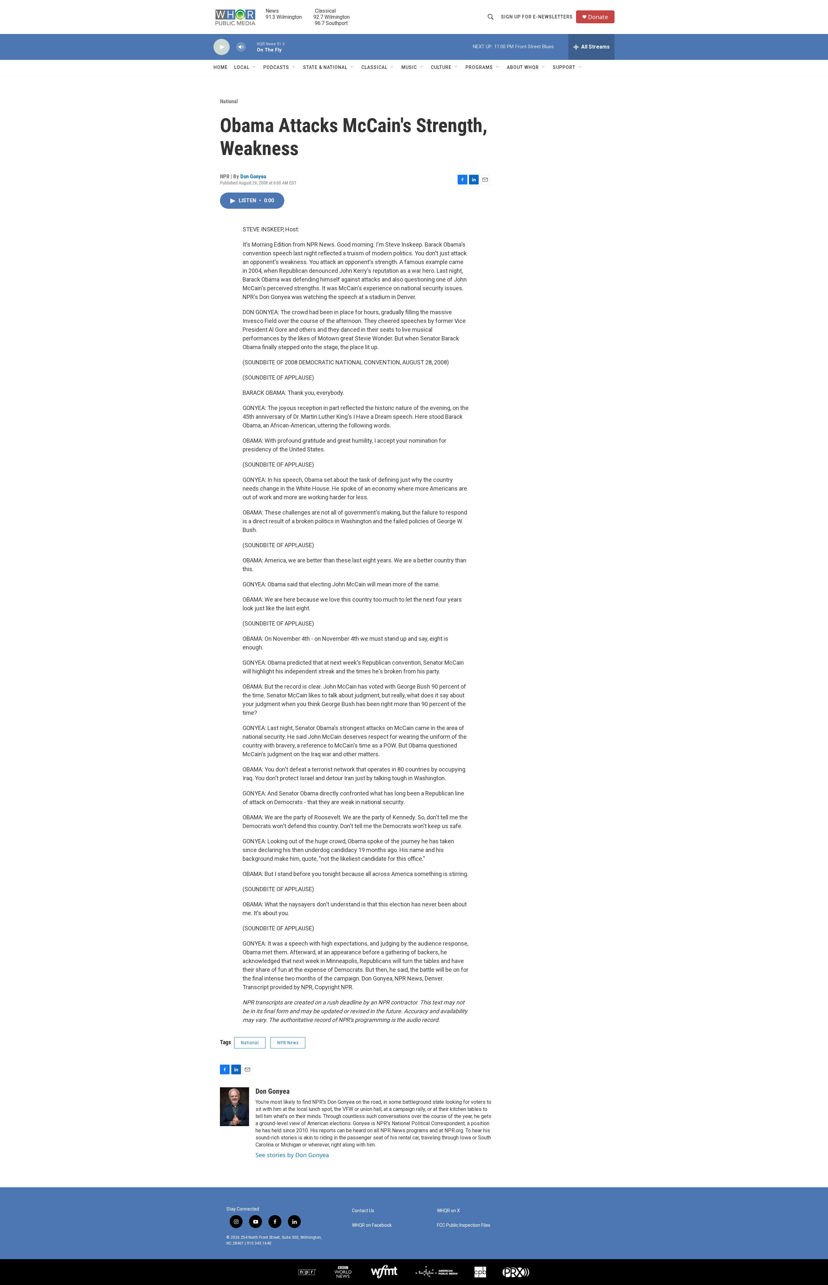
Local (241, 67)
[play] (221, 47)
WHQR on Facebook (372, 1225)
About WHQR (523, 67)
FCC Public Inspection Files (463, 1225)
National (229, 101)
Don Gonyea (253, 176)
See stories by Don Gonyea (292, 1155)
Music (409, 67)
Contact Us (363, 1210)
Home (220, 67)
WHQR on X (448, 1210)
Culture (441, 67)
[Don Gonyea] (234, 1106)
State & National (325, 67)
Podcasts (276, 67)
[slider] (251, 46)
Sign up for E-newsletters (537, 16)
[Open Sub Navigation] (254, 67)
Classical (374, 67)
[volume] (240, 47)
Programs (479, 67)
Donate (598, 17)
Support (564, 67)
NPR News (288, 1042)
